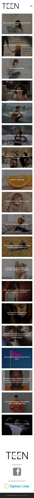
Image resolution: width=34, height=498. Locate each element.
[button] (31, 6)
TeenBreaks (13, 495)
